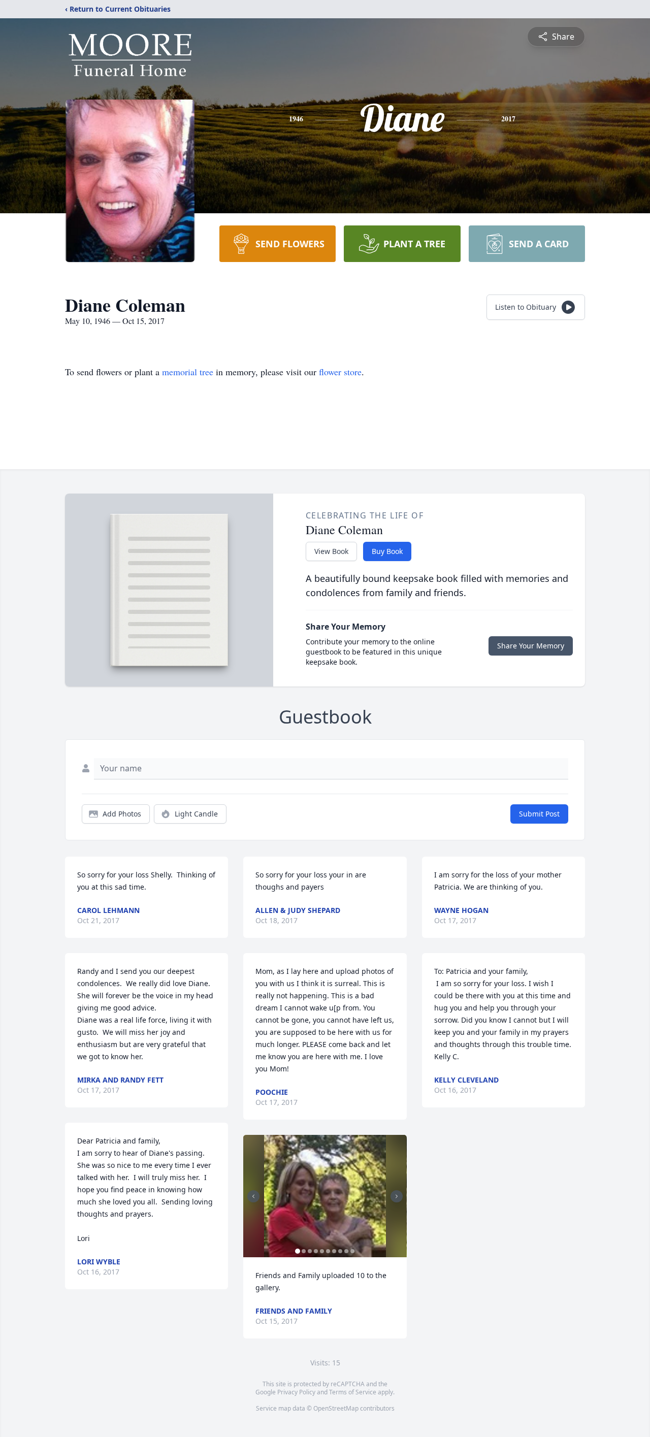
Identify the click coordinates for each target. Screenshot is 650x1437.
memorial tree (187, 372)
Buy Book (387, 551)
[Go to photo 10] (352, 1251)
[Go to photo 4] (316, 1251)
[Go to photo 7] (334, 1251)
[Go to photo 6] (328, 1251)
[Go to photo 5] (322, 1251)
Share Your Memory (530, 645)
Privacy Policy (296, 1392)
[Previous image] (253, 1196)
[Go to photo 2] (304, 1251)
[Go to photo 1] (297, 1251)
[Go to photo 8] (340, 1251)
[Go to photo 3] (310, 1251)
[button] (325, 1196)
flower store (340, 372)
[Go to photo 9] (346, 1251)
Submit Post (539, 814)
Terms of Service (352, 1392)
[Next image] (397, 1196)
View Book (331, 551)
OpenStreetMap (336, 1408)
